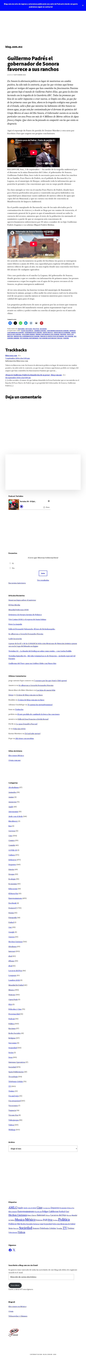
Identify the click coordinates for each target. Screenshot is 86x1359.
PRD (18, 1224)
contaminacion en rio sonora (58, 330)
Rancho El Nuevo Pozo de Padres (52, 336)
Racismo (12, 1028)
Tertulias (59, 1228)
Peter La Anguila (15, 624)
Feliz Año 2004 (19, 729)
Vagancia (12, 1110)
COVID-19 (12, 850)
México (30, 1219)
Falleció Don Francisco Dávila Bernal (33, 719)
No (13, 568)
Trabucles (19, 709)
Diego (10, 695)
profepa (63, 334)
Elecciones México (16, 756)
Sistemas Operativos (16, 1062)
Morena (69, 1215)
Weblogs (11, 1130)
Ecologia (12, 879)
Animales (12, 792)
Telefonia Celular (15, 1082)
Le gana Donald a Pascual (26, 724)
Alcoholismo (13, 787)
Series (11, 1053)
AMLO (12, 1207)
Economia (12, 884)
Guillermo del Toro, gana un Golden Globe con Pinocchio (32, 663)
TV (9, 1086)
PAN (45, 1220)
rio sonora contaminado (29, 338)
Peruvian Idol (14, 1014)
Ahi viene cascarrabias (24, 738)
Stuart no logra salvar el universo (22, 600)
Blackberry (13, 821)
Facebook (12, 903)
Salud (41, 1224)
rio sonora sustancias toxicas (50, 338)
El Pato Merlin (14, 605)
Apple (10, 807)
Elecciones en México (17, 1307)
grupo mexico (48, 332)
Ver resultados (43, 580)
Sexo (10, 1057)
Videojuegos (13, 1120)
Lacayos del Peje (15, 971)
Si (13, 563)
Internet (11, 951)
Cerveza (11, 831)
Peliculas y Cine (15, 1009)
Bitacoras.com (11, 356)
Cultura (11, 855)
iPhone (11, 961)
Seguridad (12, 1048)
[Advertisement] (43, 26)
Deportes (12, 865)
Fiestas (11, 913)
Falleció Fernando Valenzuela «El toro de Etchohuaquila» (31, 629)
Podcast (11, 1019)
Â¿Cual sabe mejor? (33, 734)
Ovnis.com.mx (14, 760)
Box (10, 826)
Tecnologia (13, 1077)
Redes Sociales (14, 1033)
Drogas (11, 874)
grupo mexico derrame (62, 332)
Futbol (11, 922)
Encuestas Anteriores (17, 583)
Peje (50, 1220)
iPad (10, 956)
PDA (10, 1004)
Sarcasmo (12, 1043)
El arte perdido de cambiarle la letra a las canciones (38, 714)
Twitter (11, 1091)
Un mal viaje (13, 1096)
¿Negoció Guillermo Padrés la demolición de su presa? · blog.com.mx (33, 375)
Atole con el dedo (15, 816)
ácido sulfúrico (27, 330)
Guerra (11, 937)
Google (11, 932)
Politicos (12, 1224)
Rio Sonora (69, 336)
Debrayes (12, 860)
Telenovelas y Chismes (17, 1316)
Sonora (66, 338)
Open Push (13, 999)
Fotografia (12, 918)
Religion (11, 1038)
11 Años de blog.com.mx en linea (29, 695)
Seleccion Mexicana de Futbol (64, 1224)
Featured (21, 329)
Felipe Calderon (50, 1211)
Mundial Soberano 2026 (18, 610)
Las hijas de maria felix (45, 690)
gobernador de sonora (33, 332)
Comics (11, 840)
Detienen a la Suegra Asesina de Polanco (25, 615)
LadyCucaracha (15, 639)
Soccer (16, 1228)
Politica (36, 329)
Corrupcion (46, 1208)
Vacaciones (13, 1106)
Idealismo (12, 947)
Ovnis (10, 1311)
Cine (10, 836)
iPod (10, 966)
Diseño (11, 869)
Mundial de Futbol (16, 985)
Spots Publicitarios (16, 1072)
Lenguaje (12, 975)
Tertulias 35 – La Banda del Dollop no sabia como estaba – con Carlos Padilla (40, 651)
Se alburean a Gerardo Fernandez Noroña (25, 634)
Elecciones (12, 1212)
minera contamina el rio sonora (47, 334)
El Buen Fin (13, 894)
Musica (11, 990)
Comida (11, 845)
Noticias (28, 329)
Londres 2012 (14, 980)
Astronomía (13, 812)
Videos (11, 1125)
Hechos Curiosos (15, 942)
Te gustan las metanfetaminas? (40, 705)
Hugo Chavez (31, 1215)
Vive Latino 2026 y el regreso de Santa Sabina (27, 619)
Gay (10, 927)
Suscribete (15, 1285)
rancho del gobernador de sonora (27, 336)
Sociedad (43, 329)
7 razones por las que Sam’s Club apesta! (50, 681)
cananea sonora (40, 330)
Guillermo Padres (28, 334)
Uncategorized (14, 1101)
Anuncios (12, 802)
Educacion (12, 889)
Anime (11, 797)
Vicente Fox (13, 1115)
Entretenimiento (15, 898)
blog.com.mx (13, 47)
